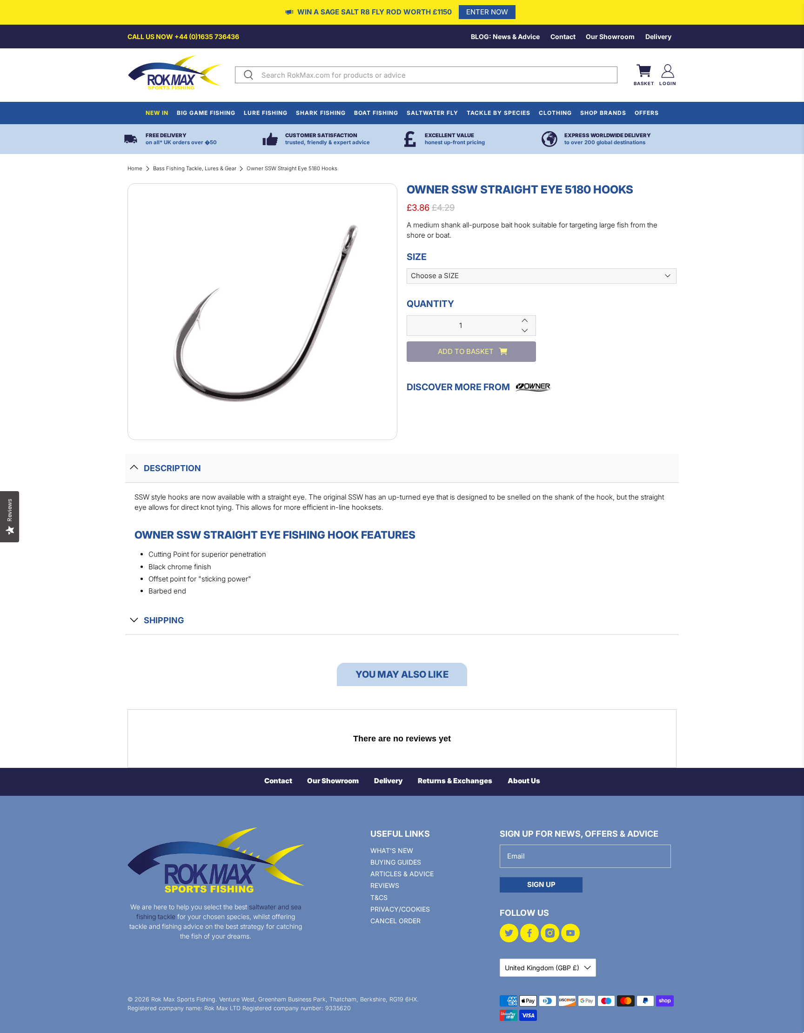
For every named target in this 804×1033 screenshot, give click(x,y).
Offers (647, 112)
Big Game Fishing (206, 112)
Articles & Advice (402, 874)
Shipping (164, 620)
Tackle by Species (498, 112)
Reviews (384, 885)
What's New (391, 850)
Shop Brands (603, 112)
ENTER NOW (487, 11)
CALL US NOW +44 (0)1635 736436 (183, 36)
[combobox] (437, 75)
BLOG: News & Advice (505, 36)
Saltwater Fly (432, 112)
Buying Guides (395, 862)
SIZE (417, 256)
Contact (563, 36)
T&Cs (379, 897)
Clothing (555, 112)
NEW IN (157, 112)
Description (172, 468)
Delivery (658, 36)
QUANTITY (430, 303)
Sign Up (541, 884)
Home (134, 168)
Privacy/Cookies (400, 909)
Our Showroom (610, 36)
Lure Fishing (266, 112)
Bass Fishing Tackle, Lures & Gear (194, 168)
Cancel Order (395, 921)
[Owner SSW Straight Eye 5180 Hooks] (262, 311)
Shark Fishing (321, 112)
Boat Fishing (376, 112)
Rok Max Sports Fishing (183, 999)
